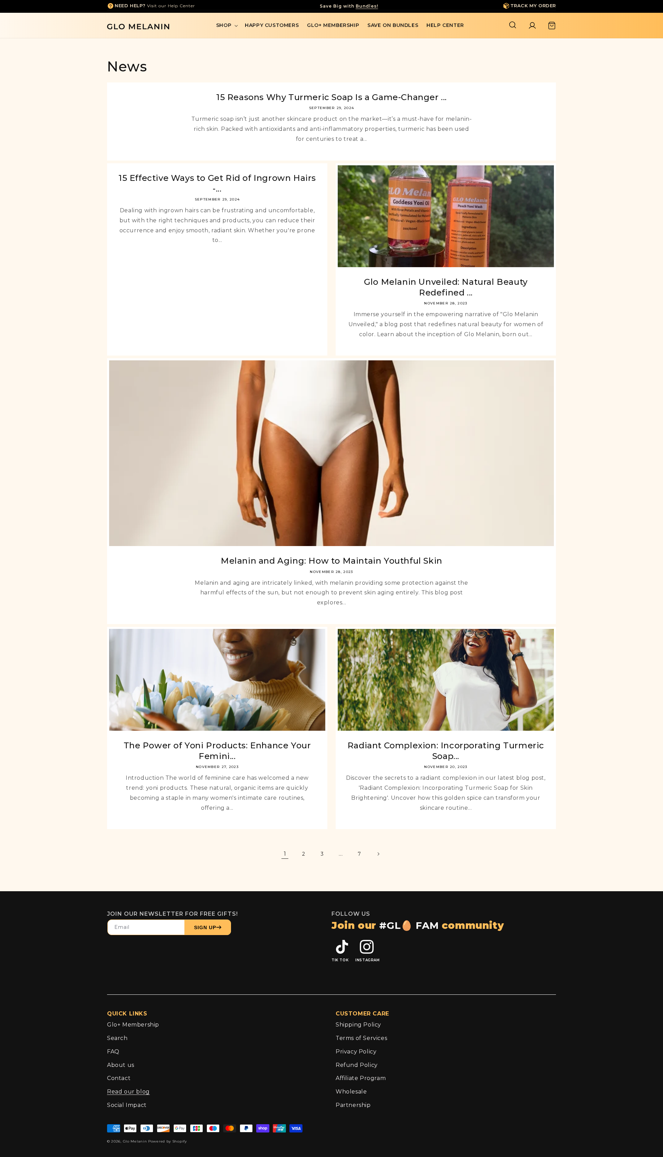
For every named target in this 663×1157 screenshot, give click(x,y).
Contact (119, 1078)
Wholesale (351, 1091)
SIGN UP (205, 927)
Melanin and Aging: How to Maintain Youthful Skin (331, 561)
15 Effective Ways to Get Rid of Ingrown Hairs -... (217, 183)
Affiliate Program (361, 1078)
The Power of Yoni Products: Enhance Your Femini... (217, 750)
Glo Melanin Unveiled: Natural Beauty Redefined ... (446, 287)
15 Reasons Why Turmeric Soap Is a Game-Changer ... (331, 97)
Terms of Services (361, 1038)
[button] (226, 25)
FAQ (113, 1051)
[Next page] (378, 854)
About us (120, 1065)
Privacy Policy (356, 1051)
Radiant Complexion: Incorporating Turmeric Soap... (445, 750)
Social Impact (127, 1105)
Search (117, 1038)
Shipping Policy (358, 1024)
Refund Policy (357, 1065)
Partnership (353, 1105)
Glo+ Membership (133, 1024)
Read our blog (128, 1091)
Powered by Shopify (167, 1141)
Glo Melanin (135, 1141)
